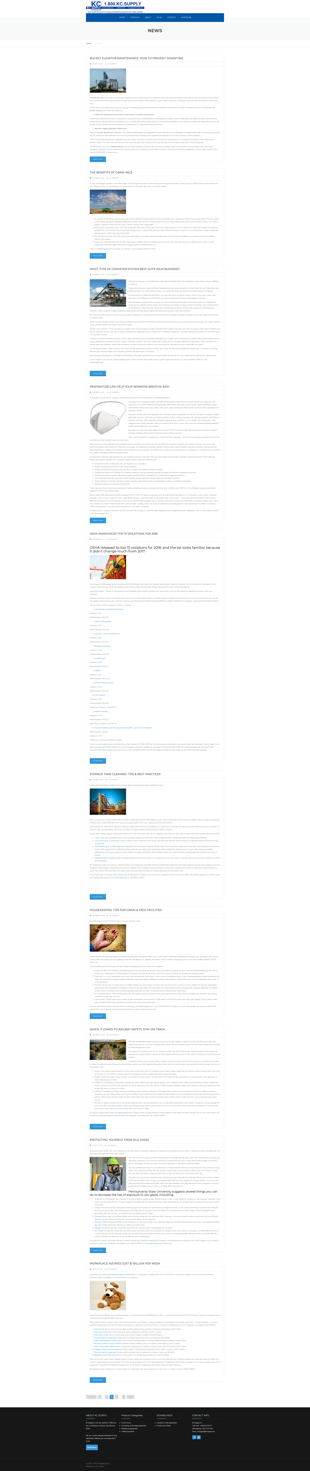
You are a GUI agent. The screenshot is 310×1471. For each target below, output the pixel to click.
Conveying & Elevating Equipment (133, 1426)
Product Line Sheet (164, 1426)
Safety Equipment (127, 1431)
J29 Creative (99, 1466)
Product (135, 17)
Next (130, 1397)
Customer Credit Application (167, 1423)
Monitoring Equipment (129, 1428)
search (185, 17)
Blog (159, 17)
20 (116, 1397)
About (148, 17)
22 (124, 1397)
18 (107, 1397)
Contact (171, 17)
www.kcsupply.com (104, 249)
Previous (91, 1397)
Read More (98, 159)
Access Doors (126, 1423)
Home (122, 17)
